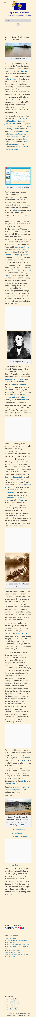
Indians (25, 71)
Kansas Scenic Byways (12, 1001)
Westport (27, 484)
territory (8, 446)
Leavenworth (10, 497)
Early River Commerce (17, 526)
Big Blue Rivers (22, 633)
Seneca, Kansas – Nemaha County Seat (17, 944)
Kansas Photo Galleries (17, 837)
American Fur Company (14, 379)
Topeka (24, 400)
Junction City (10, 123)
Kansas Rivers (14, 865)
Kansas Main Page (15, 833)
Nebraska (27, 758)
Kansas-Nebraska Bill (13, 477)
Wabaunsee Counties (16, 134)
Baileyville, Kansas (10, 938)
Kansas (21, 497)
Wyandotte (25, 141)
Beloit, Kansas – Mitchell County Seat (16, 954)
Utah (13, 397)
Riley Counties (14, 129)
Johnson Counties (15, 144)
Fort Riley (12, 412)
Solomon (8, 633)
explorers (12, 79)
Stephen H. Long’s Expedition (16, 255)
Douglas (11, 141)
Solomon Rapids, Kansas (12, 950)
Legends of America (24, 1015)
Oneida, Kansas (10, 942)
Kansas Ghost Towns (11, 1007)
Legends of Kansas (19, 12)
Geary (28, 126)
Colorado (23, 760)
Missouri (8, 487)
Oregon (8, 397)
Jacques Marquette (17, 99)
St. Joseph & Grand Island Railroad (16, 940)
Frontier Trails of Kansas (12, 1003)
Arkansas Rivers (22, 247)
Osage (7, 275)
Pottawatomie (25, 131)
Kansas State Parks (11, 999)
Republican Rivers (15, 121)
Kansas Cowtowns (10, 1005)
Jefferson (27, 139)
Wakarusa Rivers (15, 783)
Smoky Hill (24, 118)
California (24, 397)
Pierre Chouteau (19, 384)
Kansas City (15, 149)
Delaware (26, 781)
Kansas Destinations (16, 829)
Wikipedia (21, 825)
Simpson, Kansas (10, 956)
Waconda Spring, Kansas (12, 952)
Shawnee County (18, 136)
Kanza (7, 71)
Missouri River (21, 249)
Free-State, (19, 500)
